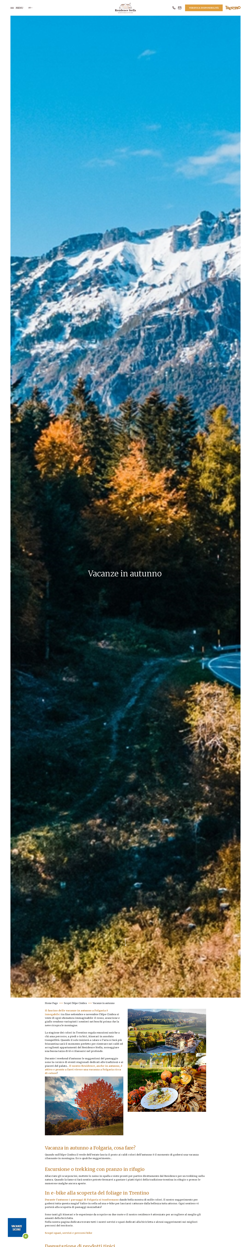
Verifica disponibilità (204, 8)
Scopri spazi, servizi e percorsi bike (68, 1232)
